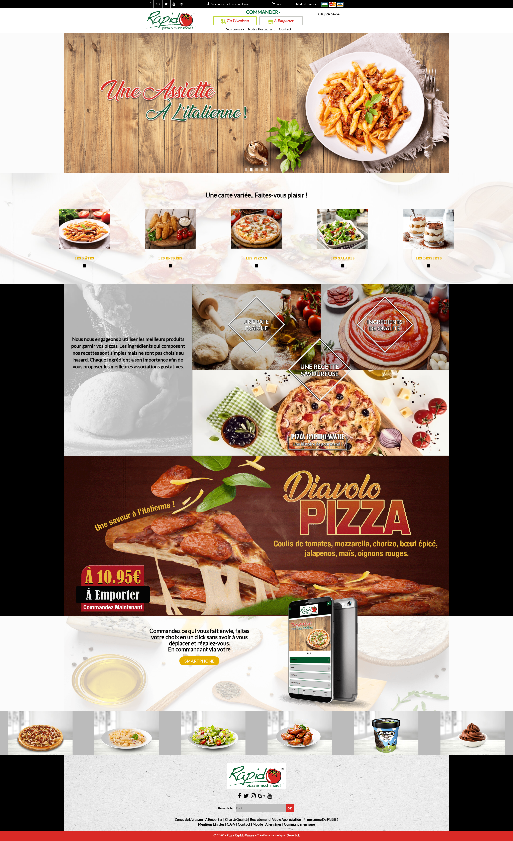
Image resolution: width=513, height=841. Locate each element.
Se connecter (219, 4)
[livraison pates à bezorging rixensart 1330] (84, 229)
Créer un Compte (241, 4)
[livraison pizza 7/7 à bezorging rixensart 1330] (256, 229)
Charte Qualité (236, 819)
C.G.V (231, 824)
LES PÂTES (84, 258)
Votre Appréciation (286, 819)
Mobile (258, 824)
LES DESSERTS (429, 258)
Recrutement (260, 819)
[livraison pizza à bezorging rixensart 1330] (171, 19)
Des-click (293, 835)
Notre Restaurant (261, 29)
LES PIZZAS (256, 258)
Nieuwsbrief (225, 808)
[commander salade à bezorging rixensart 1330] (342, 229)
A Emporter (283, 20)
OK (290, 808)
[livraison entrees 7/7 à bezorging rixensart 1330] (170, 229)
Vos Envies (234, 29)
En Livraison (237, 20)
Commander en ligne (299, 824)
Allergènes (273, 824)
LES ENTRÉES (170, 258)
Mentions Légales (211, 824)
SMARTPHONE (199, 661)
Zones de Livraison (189, 819)
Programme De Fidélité (320, 819)
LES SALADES (342, 258)
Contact (285, 29)
